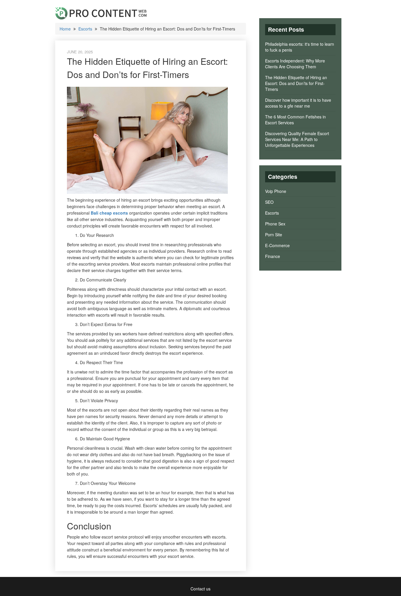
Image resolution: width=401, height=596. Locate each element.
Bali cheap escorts (109, 213)
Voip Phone (275, 191)
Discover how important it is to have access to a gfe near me (298, 103)
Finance (272, 256)
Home (65, 29)
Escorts (85, 29)
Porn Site (273, 234)
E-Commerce (277, 245)
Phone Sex (275, 224)
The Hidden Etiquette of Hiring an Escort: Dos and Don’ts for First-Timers (296, 83)
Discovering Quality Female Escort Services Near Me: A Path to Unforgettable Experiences (297, 139)
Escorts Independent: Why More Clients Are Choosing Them (295, 63)
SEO (269, 202)
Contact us (200, 589)
